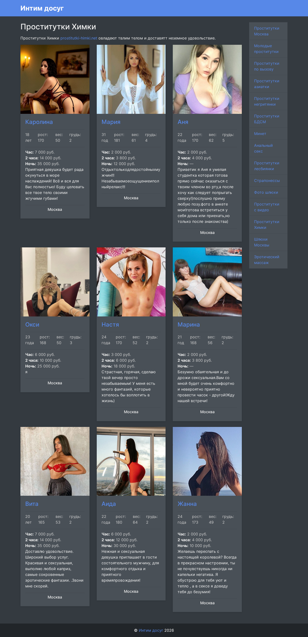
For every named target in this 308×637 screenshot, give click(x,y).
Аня (183, 121)
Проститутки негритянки (266, 101)
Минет (260, 133)
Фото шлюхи (266, 192)
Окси (32, 324)
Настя (110, 324)
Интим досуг (42, 8)
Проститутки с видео (266, 207)
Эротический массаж (266, 259)
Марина (189, 324)
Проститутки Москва (266, 31)
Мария (111, 121)
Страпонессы (267, 180)
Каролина (39, 121)
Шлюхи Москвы (261, 242)
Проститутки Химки (266, 224)
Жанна (187, 503)
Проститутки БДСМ (266, 119)
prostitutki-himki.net (78, 38)
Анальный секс (263, 148)
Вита (31, 503)
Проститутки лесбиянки (266, 166)
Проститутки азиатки (266, 83)
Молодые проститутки (266, 48)
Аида (109, 503)
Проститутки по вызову (266, 66)
